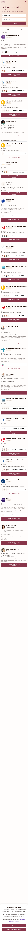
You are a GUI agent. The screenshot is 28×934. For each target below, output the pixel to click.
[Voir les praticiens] (14, 153)
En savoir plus (4, 48)
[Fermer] (26, 906)
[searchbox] (14, 15)
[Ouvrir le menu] (25, 2)
